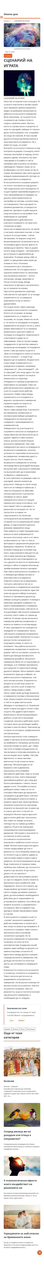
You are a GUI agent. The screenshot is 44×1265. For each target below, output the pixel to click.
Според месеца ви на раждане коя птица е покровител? (17, 1135)
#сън (23, 1029)
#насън (16, 1029)
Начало (6, 21)
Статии (8, 55)
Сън (11, 1020)
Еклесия (9, 1081)
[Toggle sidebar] (1, 17)
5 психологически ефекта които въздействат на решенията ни (20, 1184)
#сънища (30, 1029)
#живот (7, 1029)
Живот (22, 1020)
